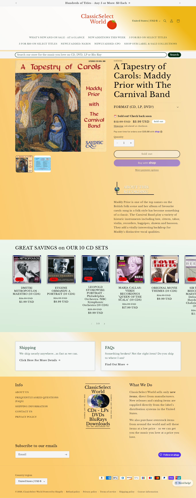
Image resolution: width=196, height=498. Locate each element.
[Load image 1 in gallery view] (24, 164)
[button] (165, 21)
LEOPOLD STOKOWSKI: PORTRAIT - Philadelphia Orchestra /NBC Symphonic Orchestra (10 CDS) (96, 296)
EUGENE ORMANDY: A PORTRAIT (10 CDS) (61, 290)
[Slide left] (91, 324)
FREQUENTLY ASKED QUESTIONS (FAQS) (37, 399)
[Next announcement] (180, 3)
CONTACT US (23, 411)
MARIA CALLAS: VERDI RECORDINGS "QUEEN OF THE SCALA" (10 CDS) (130, 293)
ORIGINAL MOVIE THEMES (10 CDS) (164, 289)
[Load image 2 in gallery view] (42, 164)
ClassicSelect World (32, 492)
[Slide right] (104, 324)
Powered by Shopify (53, 492)
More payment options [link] (147, 170)
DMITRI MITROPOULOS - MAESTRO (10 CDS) (26, 290)
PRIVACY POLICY (26, 417)
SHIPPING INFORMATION (31, 406)
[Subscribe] (66, 454)
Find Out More (115, 364)
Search (174, 54)
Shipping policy (127, 492)
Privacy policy (90, 492)
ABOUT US (22, 392)
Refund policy (73, 492)
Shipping (118, 126)
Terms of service (108, 492)
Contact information (148, 492)
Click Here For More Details (38, 360)
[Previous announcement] (16, 3)
